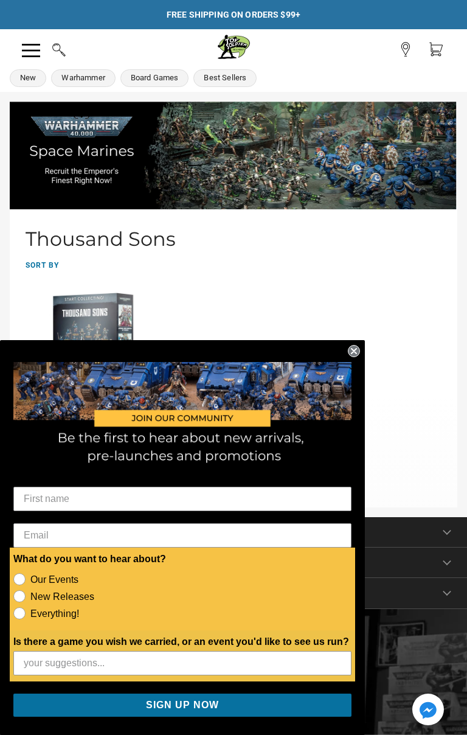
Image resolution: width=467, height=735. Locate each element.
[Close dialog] (354, 351)
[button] (428, 711)
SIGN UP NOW (182, 705)
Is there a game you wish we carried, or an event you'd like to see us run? (181, 641)
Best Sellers (225, 77)
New (28, 77)
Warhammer (83, 77)
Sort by (42, 265)
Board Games (155, 77)
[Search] (47, 48)
